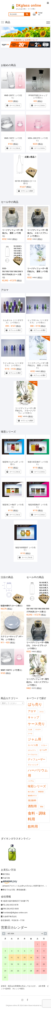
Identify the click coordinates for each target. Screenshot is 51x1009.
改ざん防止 (31, 792)
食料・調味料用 (37, 816)
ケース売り (36, 724)
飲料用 (33, 826)
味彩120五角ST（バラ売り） (38, 463)
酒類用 (32, 806)
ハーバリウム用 (38, 772)
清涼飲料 (32, 800)
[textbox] (12, 703)
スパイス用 (33, 745)
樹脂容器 (41, 792)
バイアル (31, 781)
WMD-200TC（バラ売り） (13, 96)
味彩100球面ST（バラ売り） (25, 548)
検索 (27, 14)
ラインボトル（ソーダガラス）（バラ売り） (13, 364)
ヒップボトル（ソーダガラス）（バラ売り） (38, 321)
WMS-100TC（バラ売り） (13, 139)
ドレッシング (33, 765)
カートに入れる (15, 105)
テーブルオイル (32, 754)
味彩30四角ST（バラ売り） (37, 506)
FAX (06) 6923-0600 (11, 909)
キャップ (33, 717)
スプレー (44, 745)
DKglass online (28, 5)
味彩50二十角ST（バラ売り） (13, 506)
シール (30, 733)
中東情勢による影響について (25, 40)
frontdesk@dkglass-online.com (15, 913)
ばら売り (35, 704)
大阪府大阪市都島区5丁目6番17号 (15, 901)
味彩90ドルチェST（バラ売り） (13, 463)
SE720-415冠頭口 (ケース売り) (25, 182)
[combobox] (12, 703)
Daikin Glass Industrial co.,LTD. (34, 1005)
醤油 (41, 807)
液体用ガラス (32, 796)
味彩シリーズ (37, 786)
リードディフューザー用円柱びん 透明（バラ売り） (38, 365)
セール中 (43, 750)
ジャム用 (34, 739)
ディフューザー (36, 759)
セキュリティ (32, 750)
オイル (41, 712)
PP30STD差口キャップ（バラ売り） (38, 96)
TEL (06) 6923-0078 (10, 905)
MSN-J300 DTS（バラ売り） (38, 139)
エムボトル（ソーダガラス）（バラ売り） (13, 321)
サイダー (38, 729)
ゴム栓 (30, 729)
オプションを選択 (27, 191)
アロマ (32, 711)
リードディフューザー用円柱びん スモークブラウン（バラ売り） (25, 410)
